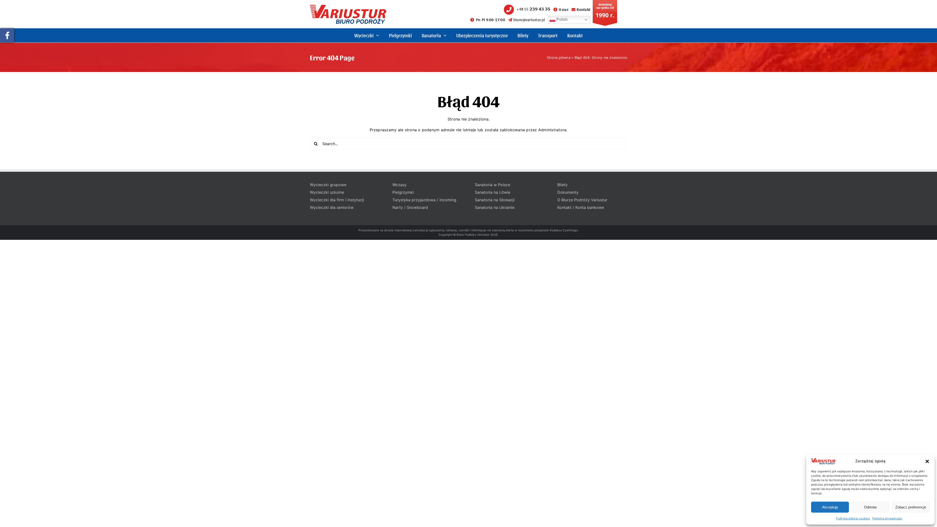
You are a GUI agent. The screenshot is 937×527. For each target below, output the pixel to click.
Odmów (870, 507)
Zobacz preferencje (910, 507)
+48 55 (533, 9)
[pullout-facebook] (7, 30)
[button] (927, 461)
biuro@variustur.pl (529, 19)
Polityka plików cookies (853, 518)
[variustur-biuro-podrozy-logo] (348, 6)
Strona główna (558, 57)
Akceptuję (830, 507)
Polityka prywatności (887, 518)
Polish (561, 19)
